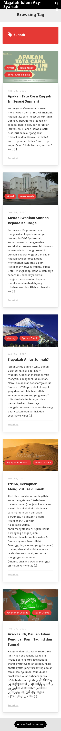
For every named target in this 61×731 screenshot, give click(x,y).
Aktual (10, 67)
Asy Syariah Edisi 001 (18, 462)
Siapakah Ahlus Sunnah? (28, 359)
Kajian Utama (41, 612)
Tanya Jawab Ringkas (18, 74)
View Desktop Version (32, 724)
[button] (57, 9)
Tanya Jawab (27, 67)
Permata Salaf (43, 462)
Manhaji (11, 338)
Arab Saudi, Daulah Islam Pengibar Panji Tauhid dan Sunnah (30, 639)
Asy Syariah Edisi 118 (17, 612)
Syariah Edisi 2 (29, 338)
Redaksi (13, 158)
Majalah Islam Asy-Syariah (22, 4)
